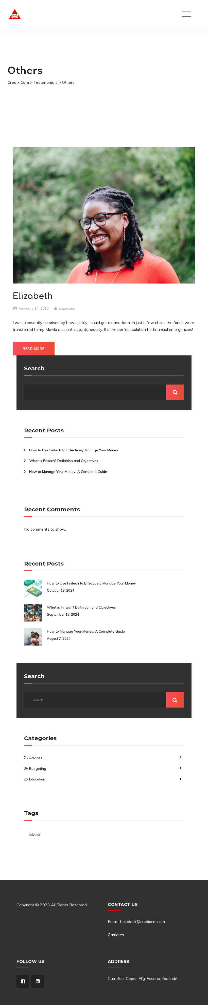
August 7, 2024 (59, 638)
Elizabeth (33, 296)
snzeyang (66, 308)
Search (34, 369)
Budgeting (37, 768)
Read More (33, 349)
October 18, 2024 (60, 590)
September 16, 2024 (63, 614)
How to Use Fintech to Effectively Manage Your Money (73, 450)
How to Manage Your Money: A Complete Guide (68, 471)
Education (37, 779)
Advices (35, 758)
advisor (35, 834)
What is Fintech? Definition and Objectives (63, 460)
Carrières (116, 934)
